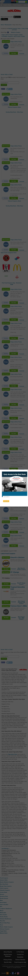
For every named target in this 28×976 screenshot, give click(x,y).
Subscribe (6, 501)
